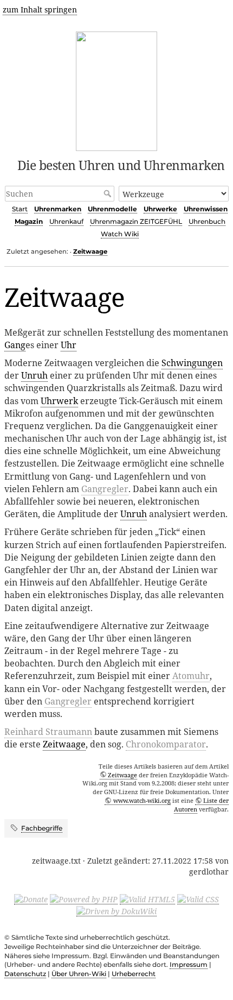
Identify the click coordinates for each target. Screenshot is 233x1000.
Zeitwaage (90, 251)
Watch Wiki (120, 234)
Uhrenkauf (66, 221)
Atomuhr (191, 676)
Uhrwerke (160, 209)
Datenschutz (25, 974)
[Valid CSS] (198, 899)
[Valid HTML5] (147, 899)
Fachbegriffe (41, 828)
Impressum (189, 964)
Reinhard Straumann (48, 732)
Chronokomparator (166, 744)
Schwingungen (192, 363)
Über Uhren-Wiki (78, 974)
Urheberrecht (134, 974)
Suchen (108, 193)
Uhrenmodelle (112, 209)
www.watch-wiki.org (141, 800)
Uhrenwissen (206, 209)
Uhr (68, 345)
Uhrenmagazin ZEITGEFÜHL (136, 221)
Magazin (29, 221)
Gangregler (104, 489)
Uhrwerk (59, 401)
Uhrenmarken (57, 209)
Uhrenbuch (207, 221)
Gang (14, 345)
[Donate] (31, 899)
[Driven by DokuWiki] (116, 910)
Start (20, 209)
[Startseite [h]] (117, 89)
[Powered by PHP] (84, 899)
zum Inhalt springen (40, 9)
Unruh (34, 375)
